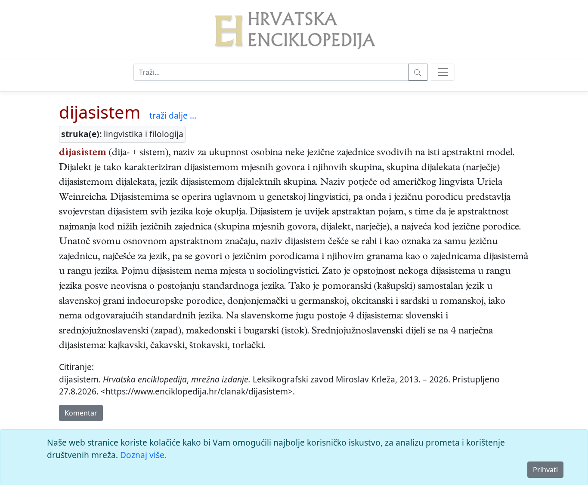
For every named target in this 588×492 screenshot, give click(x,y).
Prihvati (545, 469)
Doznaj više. (143, 455)
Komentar (81, 413)
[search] (443, 72)
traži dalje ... (172, 115)
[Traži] (418, 72)
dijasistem (99, 112)
